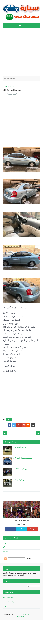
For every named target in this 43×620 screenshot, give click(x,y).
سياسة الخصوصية (8, 597)
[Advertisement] (21, 52)
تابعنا (22, 529)
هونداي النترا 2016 (19, 480)
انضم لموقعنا (22, 509)
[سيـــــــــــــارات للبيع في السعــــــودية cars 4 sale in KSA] (21, 10)
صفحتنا (11, 529)
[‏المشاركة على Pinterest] (24, 425)
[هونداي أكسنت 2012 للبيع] (7, 472)
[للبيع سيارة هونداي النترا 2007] (7, 461)
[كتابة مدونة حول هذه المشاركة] (28, 425)
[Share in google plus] (19, 425)
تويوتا (5, 543)
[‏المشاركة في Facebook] (9, 425)
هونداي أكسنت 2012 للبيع (21, 469)
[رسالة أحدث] (38, 433)
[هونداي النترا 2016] (7, 483)
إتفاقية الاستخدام (8, 602)
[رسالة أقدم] (5, 433)
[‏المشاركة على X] (14, 425)
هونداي (9, 420)
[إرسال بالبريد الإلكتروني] (33, 425)
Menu (22, 25)
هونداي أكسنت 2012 (19, 447)
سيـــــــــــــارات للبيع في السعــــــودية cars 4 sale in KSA (27, 616)
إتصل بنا (5, 606)
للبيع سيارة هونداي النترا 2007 (22, 458)
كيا (4, 547)
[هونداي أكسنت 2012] (7, 450)
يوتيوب (34, 529)
